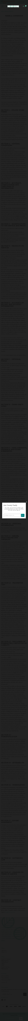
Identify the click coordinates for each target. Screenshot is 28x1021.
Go (23, 515)
